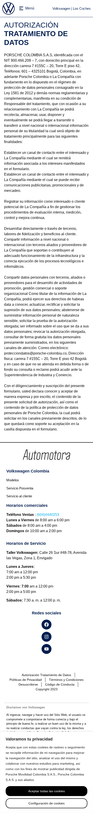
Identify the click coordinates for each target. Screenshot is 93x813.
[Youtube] (46, 649)
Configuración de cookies (46, 803)
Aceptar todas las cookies (46, 791)
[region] (46, 772)
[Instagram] (46, 637)
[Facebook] (46, 625)
